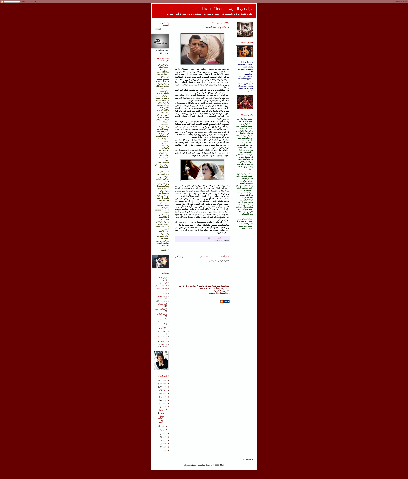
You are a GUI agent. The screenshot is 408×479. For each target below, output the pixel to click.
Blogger (188, 465)
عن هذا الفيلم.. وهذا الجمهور (218, 27)
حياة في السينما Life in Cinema (227, 9)
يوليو (162, 429)
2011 (164, 390)
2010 (164, 387)
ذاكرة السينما (162, 285)
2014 (164, 400)
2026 (164, 450)
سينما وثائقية (162, 296)
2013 (164, 397)
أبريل (162, 426)
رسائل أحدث (225, 256)
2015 (164, 403)
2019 (164, 440)
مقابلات (164, 319)
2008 (164, 380)
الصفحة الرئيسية (202, 256)
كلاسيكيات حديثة (161, 309)
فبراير (162, 410)
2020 (164, 443)
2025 (164, 447)
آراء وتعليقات (219, 240)
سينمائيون (163, 301)
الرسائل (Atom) (214, 261)
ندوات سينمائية (161, 331)
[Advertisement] (202, 249)
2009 (164, 384)
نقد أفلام (164, 341)
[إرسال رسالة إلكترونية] (209, 238)
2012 (164, 393)
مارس (162, 413)
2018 (164, 437)
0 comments (224, 238)
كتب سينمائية (162, 304)
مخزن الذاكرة (162, 314)
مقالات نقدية (162, 322)
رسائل (164, 293)
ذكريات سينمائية (161, 288)
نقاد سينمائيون (162, 336)
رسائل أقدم (179, 256)
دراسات (164, 282)
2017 (164, 434)
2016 (164, 407)
